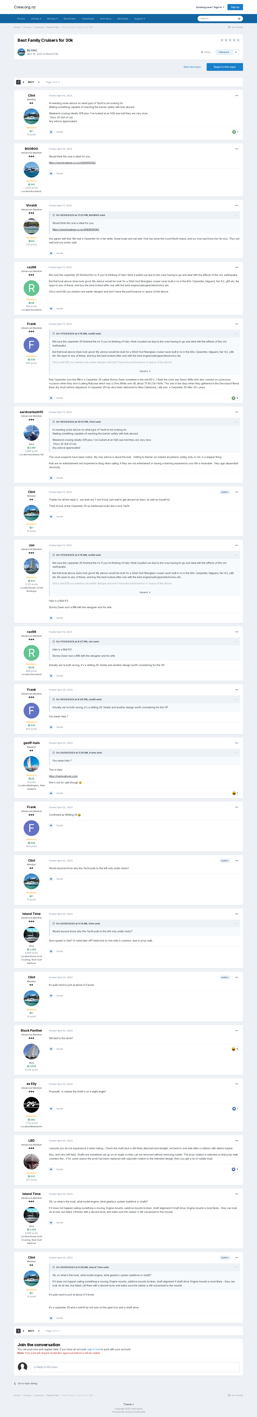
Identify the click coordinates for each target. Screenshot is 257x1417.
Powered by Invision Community (128, 1412)
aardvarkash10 (31, 412)
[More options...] (236, 96)
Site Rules (122, 18)
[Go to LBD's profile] (31, 1162)
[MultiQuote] (51, 132)
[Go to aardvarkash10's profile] (31, 433)
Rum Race (105, 18)
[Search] (239, 18)
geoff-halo (31, 743)
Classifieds (88, 18)
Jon (31, 545)
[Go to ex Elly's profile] (31, 1105)
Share (207, 52)
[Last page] (38, 82)
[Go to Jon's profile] (31, 566)
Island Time (31, 914)
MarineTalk (52, 53)
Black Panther (31, 1030)
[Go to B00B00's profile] (31, 170)
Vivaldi (31, 205)
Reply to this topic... (47, 1366)
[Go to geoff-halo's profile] (31, 764)
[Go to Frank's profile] (31, 345)
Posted (60, 95)
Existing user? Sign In (209, 7)
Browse (51, 18)
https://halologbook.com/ (63, 776)
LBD (31, 1140)
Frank (31, 324)
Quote (59, 131)
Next (31, 82)
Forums (21, 18)
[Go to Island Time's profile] (31, 935)
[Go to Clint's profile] (21, 52)
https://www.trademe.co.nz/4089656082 (72, 162)
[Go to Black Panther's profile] (31, 1051)
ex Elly (32, 1084)
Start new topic (192, 66)
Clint (34, 50)
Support (139, 18)
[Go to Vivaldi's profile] (31, 226)
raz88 (31, 267)
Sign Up (235, 7)
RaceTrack (70, 18)
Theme (127, 1404)
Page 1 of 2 (52, 82)
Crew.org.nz (25, 7)
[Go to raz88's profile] (31, 288)
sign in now (93, 1349)
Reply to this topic (225, 66)
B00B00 (31, 149)
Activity (35, 18)
